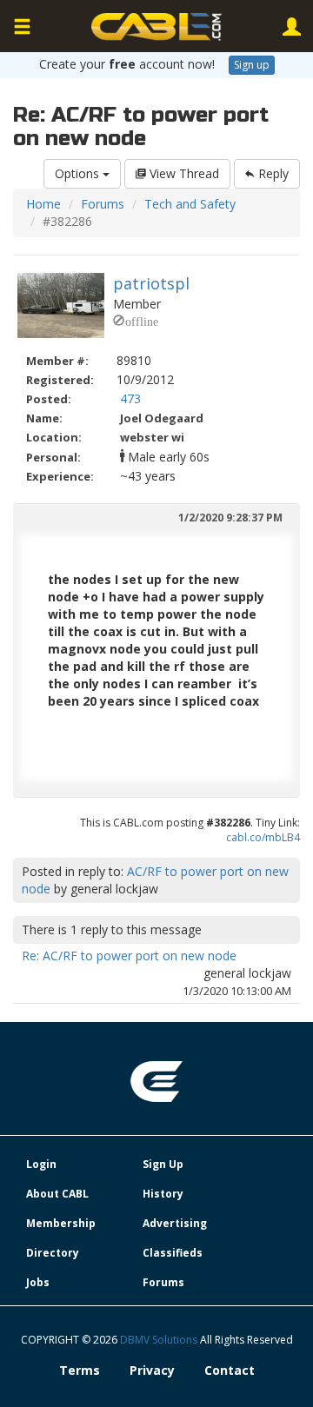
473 (130, 398)
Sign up (252, 64)
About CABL (57, 1193)
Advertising (175, 1223)
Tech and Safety (190, 204)
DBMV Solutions (160, 1339)
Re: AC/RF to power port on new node (129, 955)
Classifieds (173, 1252)
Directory (52, 1252)
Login (41, 1164)
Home (43, 204)
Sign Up (163, 1164)
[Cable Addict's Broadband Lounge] (156, 27)
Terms (79, 1370)
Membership (61, 1223)
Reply (272, 173)
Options (79, 173)
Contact (229, 1370)
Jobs (38, 1282)
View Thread (182, 173)
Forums (102, 204)
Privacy (152, 1370)
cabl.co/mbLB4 (263, 837)
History (163, 1193)
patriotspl (151, 283)
